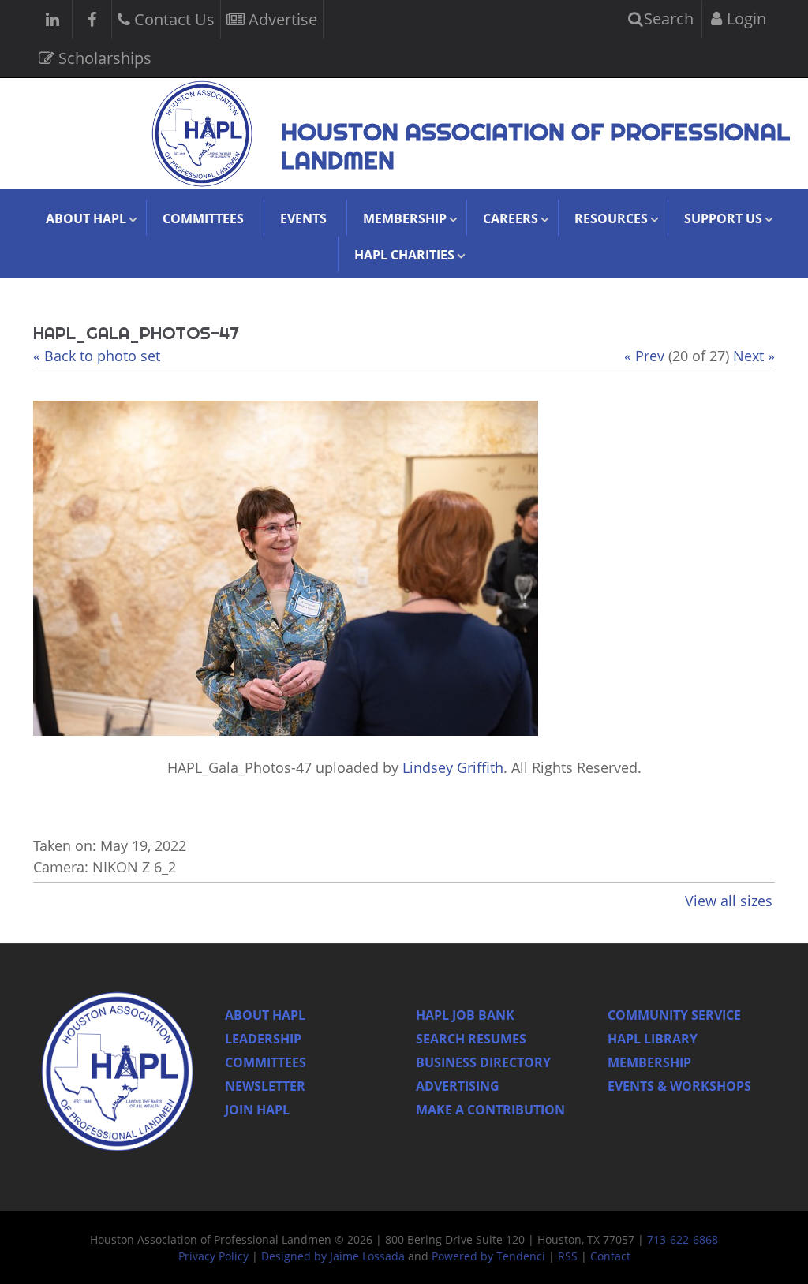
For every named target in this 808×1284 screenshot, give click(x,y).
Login (744, 18)
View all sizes (728, 900)
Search (667, 18)
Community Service (674, 1015)
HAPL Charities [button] (404, 254)
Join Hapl (257, 1109)
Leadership (263, 1038)
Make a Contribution (490, 1109)
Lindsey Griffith (452, 767)
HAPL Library (653, 1038)
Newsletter (265, 1086)
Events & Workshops (679, 1086)
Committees (203, 218)
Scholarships (103, 58)
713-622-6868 (682, 1239)
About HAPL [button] (86, 218)
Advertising (457, 1086)
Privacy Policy (213, 1256)
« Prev (644, 355)
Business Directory (483, 1062)
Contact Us (172, 19)
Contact (610, 1256)
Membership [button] (405, 218)
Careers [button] (510, 218)
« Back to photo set (96, 355)
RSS (568, 1256)
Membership (649, 1062)
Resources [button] (611, 218)
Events (303, 218)
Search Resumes (471, 1038)
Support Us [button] (723, 218)
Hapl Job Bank (465, 1015)
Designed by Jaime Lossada (333, 1256)
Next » (754, 355)
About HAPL (265, 1015)
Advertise (281, 19)
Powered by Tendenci (488, 1256)
